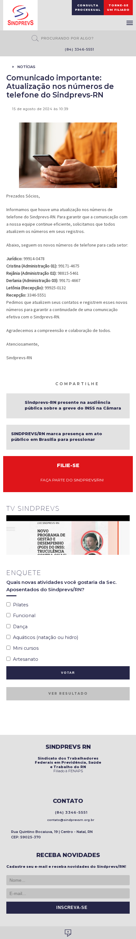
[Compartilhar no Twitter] (119, 383)
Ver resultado (68, 694)
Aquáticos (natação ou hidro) (44, 637)
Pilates (19, 605)
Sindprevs (20, 15)
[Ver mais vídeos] (126, 509)
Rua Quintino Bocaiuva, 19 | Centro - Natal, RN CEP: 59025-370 (52, 834)
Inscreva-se (70, 907)
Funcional (22, 615)
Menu (130, 23)
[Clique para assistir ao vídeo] (68, 535)
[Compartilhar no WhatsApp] (104, 383)
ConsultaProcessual (88, 7)
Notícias (26, 67)
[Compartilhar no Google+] (127, 383)
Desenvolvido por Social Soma (68, 933)
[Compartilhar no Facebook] (111, 383)
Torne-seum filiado (118, 7)
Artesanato (24, 659)
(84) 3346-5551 (78, 49)
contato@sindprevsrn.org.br (69, 820)
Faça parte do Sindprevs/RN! (71, 480)
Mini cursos (24, 648)
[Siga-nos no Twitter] (48, 50)
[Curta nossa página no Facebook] (39, 50)
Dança (19, 626)
